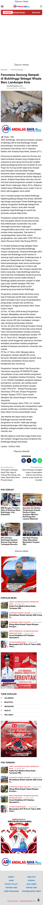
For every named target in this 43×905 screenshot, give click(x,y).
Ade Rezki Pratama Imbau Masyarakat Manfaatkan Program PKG (31, 540)
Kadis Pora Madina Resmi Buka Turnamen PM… (22, 607)
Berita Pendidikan (15, 631)
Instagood (9, 706)
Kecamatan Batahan (22, 602)
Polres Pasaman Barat (17, 642)
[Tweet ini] (29, 460)
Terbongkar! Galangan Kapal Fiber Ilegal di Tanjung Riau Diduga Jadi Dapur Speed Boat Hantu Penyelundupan (10, 473)
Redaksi (31, 880)
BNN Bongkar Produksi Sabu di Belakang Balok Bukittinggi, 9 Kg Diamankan (10, 511)
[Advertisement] (21, 38)
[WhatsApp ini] (39, 460)
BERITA (11, 602)
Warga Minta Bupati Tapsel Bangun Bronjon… (24, 625)
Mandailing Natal (15, 633)
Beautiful (8, 702)
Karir (11, 880)
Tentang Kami (11, 887)
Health (7, 710)
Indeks (11, 877)
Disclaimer (31, 884)
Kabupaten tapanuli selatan (19, 613)
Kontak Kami (31, 887)
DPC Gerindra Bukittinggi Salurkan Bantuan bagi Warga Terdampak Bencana (9, 540)
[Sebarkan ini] (23, 460)
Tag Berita (9, 698)
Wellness (8, 715)
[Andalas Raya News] (21, 6)
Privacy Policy (11, 884)
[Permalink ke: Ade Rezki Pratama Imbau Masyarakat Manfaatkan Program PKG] (32, 529)
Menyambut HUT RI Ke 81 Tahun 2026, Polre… (25, 645)
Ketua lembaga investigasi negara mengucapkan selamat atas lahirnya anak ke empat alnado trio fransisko (32, 473)
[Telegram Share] (34, 460)
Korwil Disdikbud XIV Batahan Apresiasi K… (21, 636)
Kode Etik (31, 877)
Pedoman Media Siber (31, 891)
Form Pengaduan (11, 891)
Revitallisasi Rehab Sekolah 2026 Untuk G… (25, 616)
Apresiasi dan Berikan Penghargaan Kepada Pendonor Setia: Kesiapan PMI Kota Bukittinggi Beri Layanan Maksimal (32, 513)
